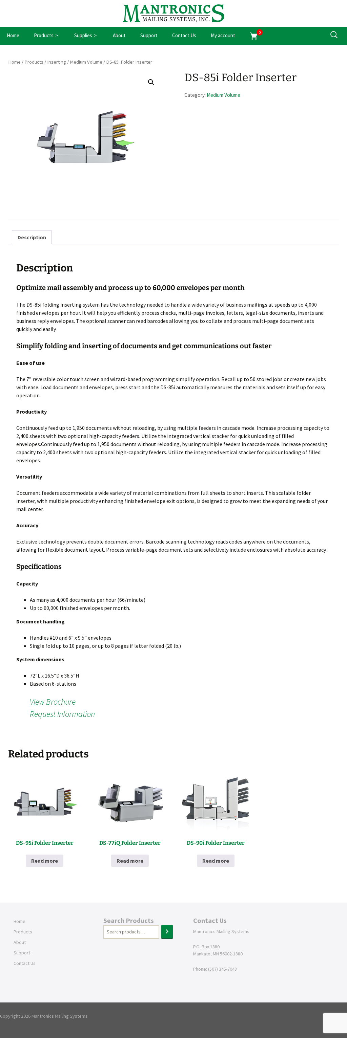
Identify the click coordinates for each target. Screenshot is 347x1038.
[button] (151, 82)
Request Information (62, 714)
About (119, 35)
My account (223, 35)
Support (149, 35)
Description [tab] (32, 237)
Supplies (83, 35)
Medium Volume (86, 62)
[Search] (167, 932)
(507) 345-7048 (222, 969)
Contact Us (184, 35)
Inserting (56, 62)
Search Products (128, 920)
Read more (44, 860)
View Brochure (53, 702)
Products (44, 35)
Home (13, 35)
